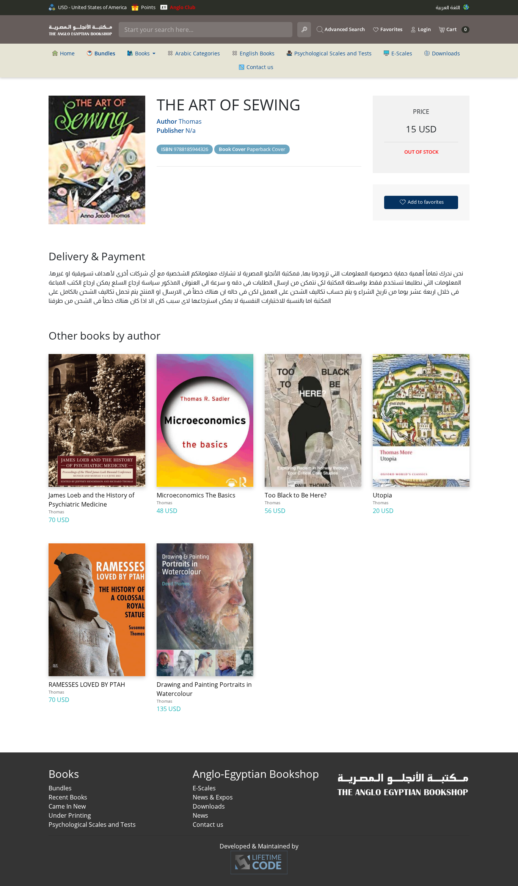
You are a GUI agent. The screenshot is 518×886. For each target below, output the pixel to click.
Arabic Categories (197, 53)
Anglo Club (182, 7)
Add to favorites (425, 201)
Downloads (445, 53)
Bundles (60, 788)
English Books (256, 53)
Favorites (390, 29)
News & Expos (213, 797)
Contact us (259, 67)
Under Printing (70, 815)
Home (66, 53)
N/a (190, 130)
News (200, 815)
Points (147, 7)
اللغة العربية (448, 7)
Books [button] (142, 53)
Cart (456, 29)
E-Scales (401, 53)
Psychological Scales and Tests (332, 53)
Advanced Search (344, 29)
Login (424, 29)
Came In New (67, 806)
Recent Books (68, 797)
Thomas (190, 121)
